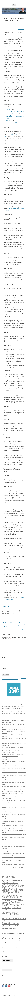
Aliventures (21, 29)
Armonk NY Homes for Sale (7, 878)
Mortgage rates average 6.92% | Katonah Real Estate (14, 742)
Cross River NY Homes (17, 896)
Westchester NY (6, 922)
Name (4, 657)
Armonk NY (11, 876)
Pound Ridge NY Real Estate (11, 908)
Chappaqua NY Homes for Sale (8, 894)
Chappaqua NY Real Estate (18, 611)
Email (3, 663)
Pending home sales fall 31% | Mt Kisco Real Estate (13, 729)
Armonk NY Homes (9, 877)
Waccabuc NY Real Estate (12, 916)
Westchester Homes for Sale (14, 919)
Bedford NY (21, 886)
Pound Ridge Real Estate (7, 911)
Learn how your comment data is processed (14, 678)
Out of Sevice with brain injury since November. (12, 704)
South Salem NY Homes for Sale (9, 913)
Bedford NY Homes (9, 888)
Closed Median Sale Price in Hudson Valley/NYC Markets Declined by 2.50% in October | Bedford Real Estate (14, 713)
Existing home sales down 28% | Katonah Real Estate (14, 706)
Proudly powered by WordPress (8, 995)
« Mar (3, 951)
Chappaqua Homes (7, 891)
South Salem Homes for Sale (10, 912)
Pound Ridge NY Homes (11, 906)
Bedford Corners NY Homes (10, 883)
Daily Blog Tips (9, 115)
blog (14, 610)
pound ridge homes (21, 904)
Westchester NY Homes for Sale (12, 926)
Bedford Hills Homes (6, 885)
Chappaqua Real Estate (7, 613)
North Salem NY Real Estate (9, 904)
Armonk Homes (5, 876)
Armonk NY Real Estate (12, 880)
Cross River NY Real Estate (10, 898)
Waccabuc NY (4, 915)
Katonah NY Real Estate (11, 902)
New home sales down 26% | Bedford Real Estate (13, 867)
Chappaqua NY (15, 891)
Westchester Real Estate (9, 928)
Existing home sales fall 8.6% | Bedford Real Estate (13, 828)
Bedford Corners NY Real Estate (10, 884)
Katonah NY (5, 900)
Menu (14, 4)
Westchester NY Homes (10, 924)
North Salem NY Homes (6, 903)
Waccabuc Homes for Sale (11, 914)
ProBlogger (8, 109)
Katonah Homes (16, 899)
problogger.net (7, 606)
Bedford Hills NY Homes (17, 885)
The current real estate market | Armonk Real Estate (13, 841)
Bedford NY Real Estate (12, 890)
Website (4, 668)
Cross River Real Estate (7, 899)
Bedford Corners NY (17, 881)
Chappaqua (18, 610)
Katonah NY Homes (15, 900)
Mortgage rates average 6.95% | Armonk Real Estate (13, 727)
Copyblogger (9, 120)
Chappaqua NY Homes (7, 611)
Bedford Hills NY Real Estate (10, 886)
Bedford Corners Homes (7, 881)
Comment (5, 641)
